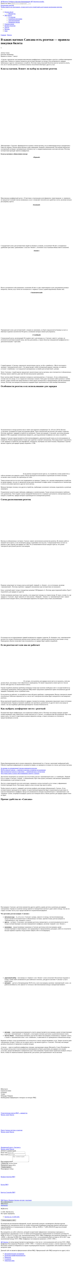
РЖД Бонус (8, 15)
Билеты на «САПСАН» (12, 1217)
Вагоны (7, 29)
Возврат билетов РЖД (8, 1177)
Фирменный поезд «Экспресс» (11, 1147)
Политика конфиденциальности (15, 1255)
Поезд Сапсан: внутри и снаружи (11, 1130)
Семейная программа (15, 19)
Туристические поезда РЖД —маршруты (14, 1113)
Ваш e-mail (4, 1154)
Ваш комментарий (7, 1161)
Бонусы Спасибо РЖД (8, 1192)
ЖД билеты (4, 1242)
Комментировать (6, 1167)
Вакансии (8, 1257)
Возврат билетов (10, 26)
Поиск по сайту (6, 3)
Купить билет (9, 12)
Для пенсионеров (14, 20)
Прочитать (4, 1205)
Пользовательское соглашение (14, 1254)
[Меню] (1, 9)
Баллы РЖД (4, 1184)
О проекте (8, 1259)
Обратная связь (9, 1260)
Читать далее (5, 1115)
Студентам (11, 17)
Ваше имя (4, 1152)
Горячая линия (9, 24)
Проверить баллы (14, 22)
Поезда (7, 27)
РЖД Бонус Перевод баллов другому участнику (16, 1200)
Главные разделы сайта (8, 1220)
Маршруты (11, 13)
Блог (6, 31)
